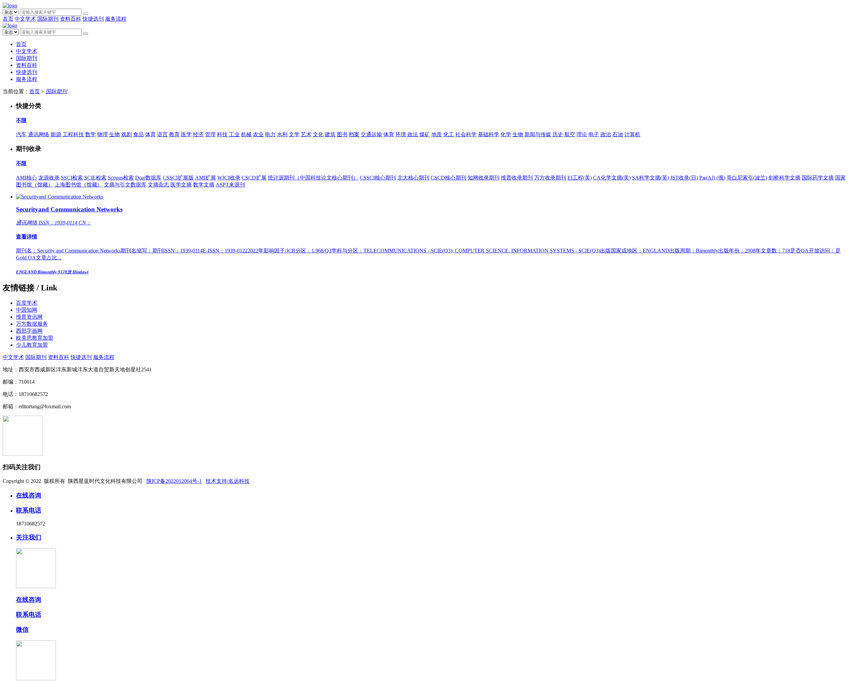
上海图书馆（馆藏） (79, 184)
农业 (258, 134)
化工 (448, 134)
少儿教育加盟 (32, 345)
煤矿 (424, 134)
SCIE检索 (95, 177)
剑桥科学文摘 (784, 177)
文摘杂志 (158, 184)
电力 (270, 134)
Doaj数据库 (148, 177)
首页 (8, 19)
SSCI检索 (72, 177)
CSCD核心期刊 (448, 177)
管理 (210, 134)
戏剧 (126, 134)
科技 (222, 134)
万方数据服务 (32, 324)
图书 (342, 134)
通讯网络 (38, 134)
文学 (294, 134)
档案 (354, 134)
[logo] (10, 5)
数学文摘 (203, 184)
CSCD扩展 (254, 177)
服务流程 (115, 19)
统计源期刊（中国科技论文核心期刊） (313, 177)
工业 (234, 134)
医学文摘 (181, 184)
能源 (56, 134)
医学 (186, 134)
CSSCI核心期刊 (378, 177)
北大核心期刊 (413, 177)
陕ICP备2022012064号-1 (174, 481)
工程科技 (73, 134)
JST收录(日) (684, 177)
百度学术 (26, 303)
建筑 (330, 134)
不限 (21, 120)
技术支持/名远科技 (228, 481)
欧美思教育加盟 (34, 338)
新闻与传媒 (538, 134)
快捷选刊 (93, 19)
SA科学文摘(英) (650, 177)
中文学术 (25, 19)
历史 (557, 134)
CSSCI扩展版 (178, 177)
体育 (150, 134)
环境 (400, 134)
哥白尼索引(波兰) (747, 177)
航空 (569, 134)
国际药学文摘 (818, 177)
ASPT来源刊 (230, 184)
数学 (90, 134)
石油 (617, 134)
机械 (246, 134)
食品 (138, 134)
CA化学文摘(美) (612, 177)
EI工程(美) (579, 177)
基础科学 (488, 134)
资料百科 (70, 19)
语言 (162, 134)
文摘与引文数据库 (125, 184)
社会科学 (466, 134)
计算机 (632, 134)
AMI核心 (26, 177)
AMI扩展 (205, 177)
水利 (282, 134)
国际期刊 (48, 19)
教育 (174, 134)
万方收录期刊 (550, 177)
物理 (102, 134)
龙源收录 (49, 177)
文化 (318, 134)
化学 (506, 134)
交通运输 (371, 134)
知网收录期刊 (484, 177)
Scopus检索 (121, 177)
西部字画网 (29, 331)
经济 (198, 134)
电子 (593, 134)
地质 (436, 134)
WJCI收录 (228, 177)
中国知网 (26, 310)
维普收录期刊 (517, 177)
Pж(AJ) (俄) (712, 177)
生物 (114, 134)
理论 (581, 134)
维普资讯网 (29, 317)
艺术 (306, 134)
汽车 (21, 134)
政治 (605, 134)
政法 (412, 134)
